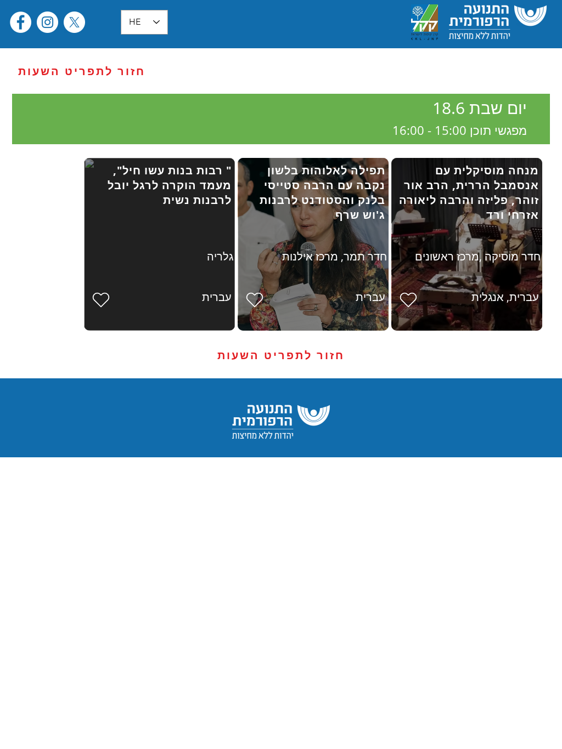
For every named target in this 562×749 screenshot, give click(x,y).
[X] (74, 22)
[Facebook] (20, 22)
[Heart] (408, 300)
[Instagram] (47, 22)
